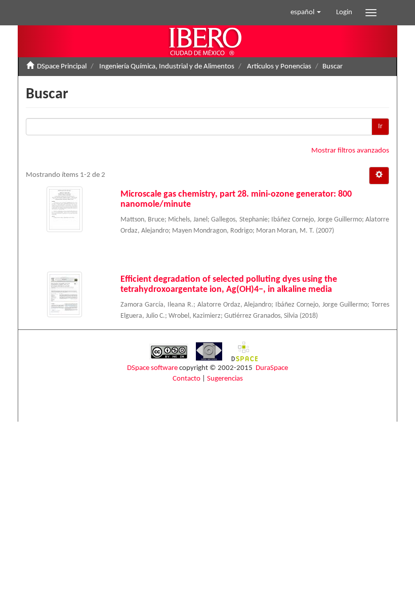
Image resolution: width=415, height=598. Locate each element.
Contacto (186, 379)
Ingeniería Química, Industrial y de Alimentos (166, 66)
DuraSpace (272, 368)
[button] (305, 12)
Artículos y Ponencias (279, 66)
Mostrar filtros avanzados (350, 151)
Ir (380, 126)
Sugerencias (225, 379)
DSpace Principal (62, 66)
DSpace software (152, 368)
